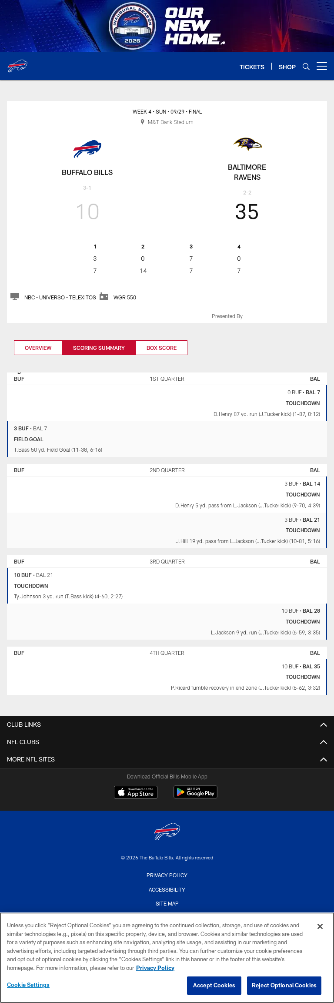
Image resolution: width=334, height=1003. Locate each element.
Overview (38, 348)
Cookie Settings (28, 984)
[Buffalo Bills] (167, 833)
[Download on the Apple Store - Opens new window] (135, 793)
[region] (167, 957)
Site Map (167, 903)
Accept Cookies (214, 985)
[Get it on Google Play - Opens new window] (195, 796)
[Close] (320, 926)
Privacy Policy (167, 875)
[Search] (306, 66)
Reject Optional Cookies (284, 985)
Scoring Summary (99, 348)
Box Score (162, 348)
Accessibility (167, 889)
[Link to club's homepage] (17, 63)
